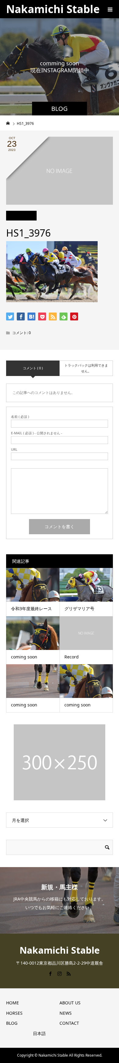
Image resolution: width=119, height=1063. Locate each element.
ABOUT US (70, 1003)
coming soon (24, 657)
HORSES (14, 1013)
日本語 (39, 1033)
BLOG (11, 1023)
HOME (12, 1003)
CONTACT (69, 1023)
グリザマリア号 (79, 608)
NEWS (66, 1013)
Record (71, 657)
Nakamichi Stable (53, 9)
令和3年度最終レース (31, 608)
